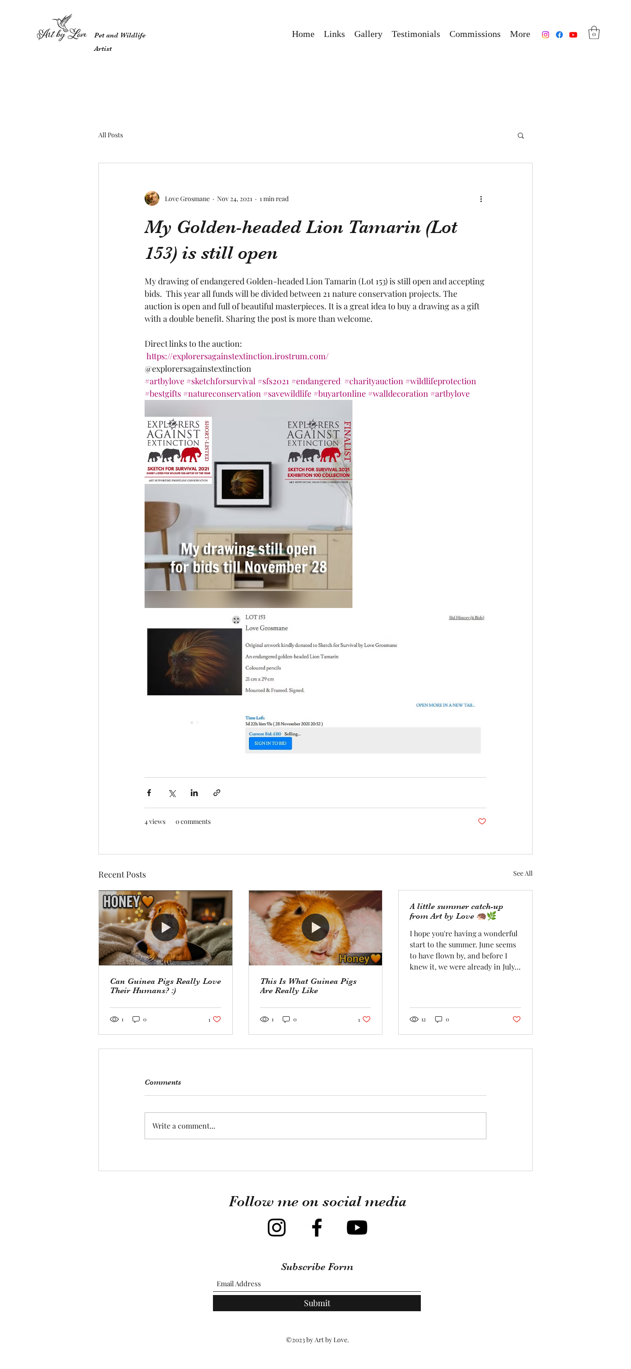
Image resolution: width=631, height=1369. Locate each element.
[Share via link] (216, 792)
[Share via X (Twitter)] (171, 792)
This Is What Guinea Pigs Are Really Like (308, 985)
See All (523, 873)
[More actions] (480, 198)
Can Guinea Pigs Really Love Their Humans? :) (165, 985)
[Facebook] (559, 34)
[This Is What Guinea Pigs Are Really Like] (315, 927)
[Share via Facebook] (149, 792)
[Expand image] (248, 504)
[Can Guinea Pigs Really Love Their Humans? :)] (165, 927)
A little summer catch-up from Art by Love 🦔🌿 (456, 911)
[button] (368, 35)
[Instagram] (545, 34)
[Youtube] (573, 34)
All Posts (110, 134)
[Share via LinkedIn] (194, 792)
